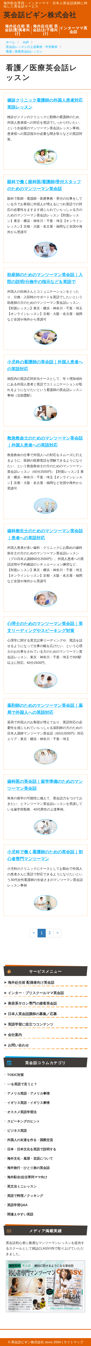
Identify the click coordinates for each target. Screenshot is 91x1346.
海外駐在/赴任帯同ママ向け (27, 1177)
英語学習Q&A (17, 1205)
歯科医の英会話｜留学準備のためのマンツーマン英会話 (45, 785)
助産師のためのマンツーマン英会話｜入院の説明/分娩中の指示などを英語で (45, 278)
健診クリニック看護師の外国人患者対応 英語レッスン (45, 103)
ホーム (10, 42)
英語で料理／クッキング (25, 1195)
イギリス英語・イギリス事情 (28, 1103)
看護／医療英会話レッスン (24, 51)
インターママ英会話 (74, 30)
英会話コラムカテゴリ (45, 1063)
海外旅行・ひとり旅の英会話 (28, 1168)
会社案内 (15, 1035)
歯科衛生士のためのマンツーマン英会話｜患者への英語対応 (45, 534)
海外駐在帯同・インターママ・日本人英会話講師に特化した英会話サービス (46, 4)
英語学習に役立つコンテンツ (30, 1024)
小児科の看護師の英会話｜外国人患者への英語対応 (45, 365)
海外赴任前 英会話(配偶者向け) (17, 30)
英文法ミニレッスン (22, 1186)
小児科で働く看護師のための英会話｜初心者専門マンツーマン (45, 855)
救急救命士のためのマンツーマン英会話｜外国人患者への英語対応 (45, 441)
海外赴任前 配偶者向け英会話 (31, 982)
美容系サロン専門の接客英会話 (32, 1003)
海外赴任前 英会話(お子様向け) (45, 30)
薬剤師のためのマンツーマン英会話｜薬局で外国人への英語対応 (45, 709)
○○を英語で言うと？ (22, 1084)
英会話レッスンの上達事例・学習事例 (31, 47)
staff (26, 42)
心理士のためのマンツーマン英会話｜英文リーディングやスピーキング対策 (45, 627)
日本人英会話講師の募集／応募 (32, 1014)
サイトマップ (73, 1342)
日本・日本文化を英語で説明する (31, 1149)
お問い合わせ (18, 1045)
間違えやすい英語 (20, 1214)
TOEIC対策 (15, 1075)
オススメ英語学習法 (22, 1112)
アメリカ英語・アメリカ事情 (28, 1093)
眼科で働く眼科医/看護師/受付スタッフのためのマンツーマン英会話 (44, 185)
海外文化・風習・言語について (30, 1158)
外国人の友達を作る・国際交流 (30, 1140)
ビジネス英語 (17, 1130)
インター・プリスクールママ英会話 (36, 993)
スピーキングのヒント (23, 1121)
